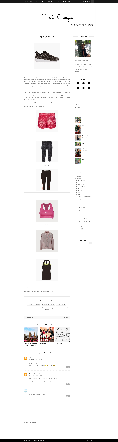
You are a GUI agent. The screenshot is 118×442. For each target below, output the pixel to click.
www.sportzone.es (61, 81)
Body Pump (43, 343)
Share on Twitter (49, 304)
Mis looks (77, 99)
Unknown (32, 357)
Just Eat (79, 199)
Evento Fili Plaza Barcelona (84, 196)
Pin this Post (62, 304)
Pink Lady (80, 210)
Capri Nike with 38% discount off (47, 194)
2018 (78, 172)
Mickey (83, 143)
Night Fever (84, 148)
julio (79, 188)
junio (79, 190)
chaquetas (30, 308)
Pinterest (78, 90)
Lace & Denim (81, 202)
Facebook (78, 85)
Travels (36, 1)
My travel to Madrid (82, 213)
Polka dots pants (82, 204)
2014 (78, 235)
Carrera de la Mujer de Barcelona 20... (30, 344)
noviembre (80, 182)
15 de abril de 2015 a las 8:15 (35, 392)
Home (25, 1)
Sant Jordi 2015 (81, 207)
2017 (78, 174)
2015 (78, 178)
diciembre (80, 180)
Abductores (59, 343)
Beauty (42, 1)
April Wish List (81, 224)
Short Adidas (46, 134)
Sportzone (80, 215)
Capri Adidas (46, 165)
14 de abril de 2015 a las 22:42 (35, 359)
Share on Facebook (34, 304)
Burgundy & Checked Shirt (84, 221)
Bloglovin (83, 90)
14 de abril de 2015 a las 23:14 (35, 375)
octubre (80, 184)
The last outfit (85, 135)
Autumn (83, 159)
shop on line (45, 308)
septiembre (80, 186)
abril (79, 194)
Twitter (83, 85)
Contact (70, 1)
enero (79, 233)
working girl (78, 101)
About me (63, 1)
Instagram (89, 85)
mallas (39, 308)
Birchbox (77, 110)
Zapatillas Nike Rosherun (47, 72)
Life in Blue (80, 226)
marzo (79, 228)
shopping (50, 308)
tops (63, 308)
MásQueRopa (33, 390)
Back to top (90, 440)
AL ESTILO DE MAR (34, 373)
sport (54, 308)
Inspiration (50, 1)
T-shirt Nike (47, 283)
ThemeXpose (34, 440)
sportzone (58, 308)
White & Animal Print (83, 218)
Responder (68, 367)
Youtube (57, 1)
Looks (30, 1)
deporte (36, 308)
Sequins (83, 125)
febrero (80, 231)
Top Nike (47, 224)
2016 (78, 176)
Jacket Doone (47, 255)
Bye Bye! (84, 118)
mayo (79, 192)
